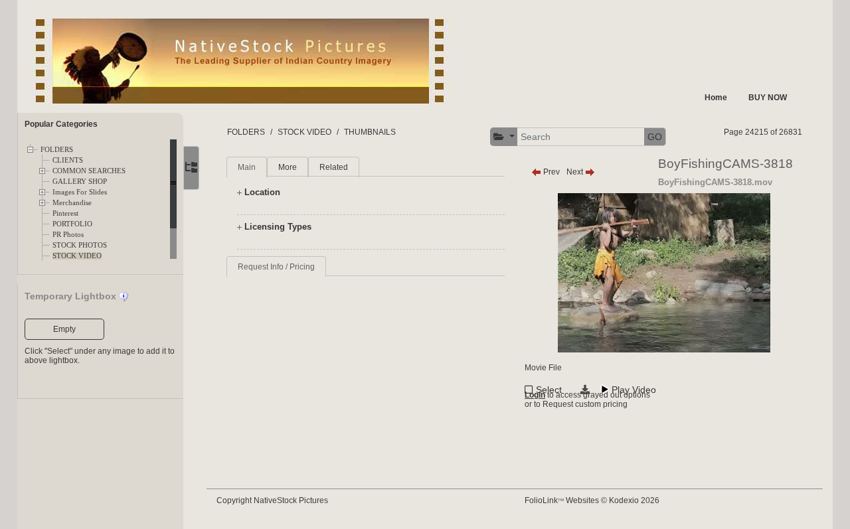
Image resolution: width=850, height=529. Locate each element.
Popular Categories (61, 124)
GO (654, 136)
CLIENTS (67, 160)
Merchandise (72, 202)
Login (535, 395)
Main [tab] (247, 167)
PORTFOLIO (72, 224)
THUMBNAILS (370, 132)
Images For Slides (79, 192)
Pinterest (65, 213)
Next (575, 172)
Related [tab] (333, 167)
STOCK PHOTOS (79, 245)
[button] (504, 137)
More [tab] (287, 167)
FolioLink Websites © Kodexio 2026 (592, 500)
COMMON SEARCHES (89, 171)
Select (549, 389)
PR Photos (68, 234)
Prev (550, 172)
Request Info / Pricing (276, 266)
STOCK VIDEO (77, 256)
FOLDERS (57, 149)
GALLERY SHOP (79, 181)
